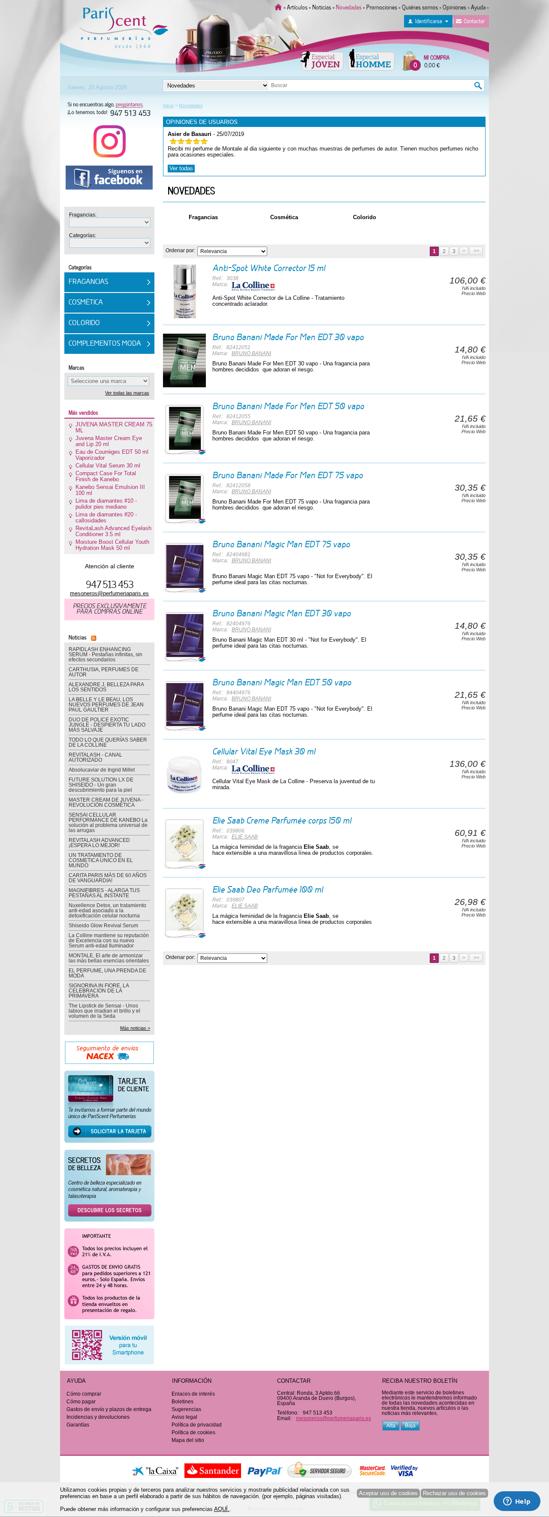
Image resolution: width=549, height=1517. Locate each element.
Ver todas (181, 169)
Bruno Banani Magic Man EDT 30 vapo (281, 614)
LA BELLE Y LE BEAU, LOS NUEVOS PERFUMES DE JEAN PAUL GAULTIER (106, 704)
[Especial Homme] (371, 59)
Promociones (381, 6)
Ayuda (478, 6)
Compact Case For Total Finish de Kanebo (105, 476)
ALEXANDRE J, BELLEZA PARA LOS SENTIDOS (106, 687)
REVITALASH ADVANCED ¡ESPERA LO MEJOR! (99, 843)
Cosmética (284, 217)
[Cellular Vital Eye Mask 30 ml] (184, 775)
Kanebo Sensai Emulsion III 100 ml (110, 490)
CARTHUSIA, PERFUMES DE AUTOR (104, 672)
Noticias (321, 6)
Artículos (297, 6)
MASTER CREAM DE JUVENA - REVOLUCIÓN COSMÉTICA (106, 802)
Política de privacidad (197, 1424)
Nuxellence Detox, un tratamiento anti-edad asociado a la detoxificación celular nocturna (107, 910)
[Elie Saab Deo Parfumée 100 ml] (184, 913)
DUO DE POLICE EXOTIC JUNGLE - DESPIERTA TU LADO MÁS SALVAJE (107, 725)
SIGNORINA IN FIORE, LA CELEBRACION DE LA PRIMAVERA (99, 990)
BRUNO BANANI (251, 353)
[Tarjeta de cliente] (109, 1109)
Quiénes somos (420, 6)
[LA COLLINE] (253, 286)
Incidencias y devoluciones (98, 1417)
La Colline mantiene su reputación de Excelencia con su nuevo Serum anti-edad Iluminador (109, 940)
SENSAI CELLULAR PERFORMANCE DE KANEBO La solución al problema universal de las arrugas (108, 822)
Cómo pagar (81, 1401)
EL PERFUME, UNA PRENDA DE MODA (107, 973)
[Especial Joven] (322, 59)
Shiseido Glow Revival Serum (103, 925)
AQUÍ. (221, 1509)
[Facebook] (109, 180)
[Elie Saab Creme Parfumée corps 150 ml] (184, 844)
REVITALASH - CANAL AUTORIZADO (95, 757)
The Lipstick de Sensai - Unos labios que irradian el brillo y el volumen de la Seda (104, 1011)
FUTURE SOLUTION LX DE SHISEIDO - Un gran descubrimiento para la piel (101, 785)
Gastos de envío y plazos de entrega (108, 1409)
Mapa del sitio (188, 1440)
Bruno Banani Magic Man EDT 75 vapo (281, 545)
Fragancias (203, 217)
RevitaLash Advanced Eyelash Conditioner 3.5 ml (113, 531)
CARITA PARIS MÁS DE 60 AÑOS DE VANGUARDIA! (108, 878)
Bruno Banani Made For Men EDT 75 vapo (287, 476)
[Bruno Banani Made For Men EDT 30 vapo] (184, 360)
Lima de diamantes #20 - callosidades (106, 518)
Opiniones (454, 6)
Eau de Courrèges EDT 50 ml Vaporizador (111, 455)
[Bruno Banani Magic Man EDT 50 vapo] (184, 706)
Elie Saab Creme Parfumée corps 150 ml (281, 821)
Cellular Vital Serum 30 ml (107, 466)
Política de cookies (193, 1432)
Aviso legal (184, 1417)
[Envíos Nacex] (109, 1055)
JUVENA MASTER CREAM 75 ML (113, 428)
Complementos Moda (105, 344)
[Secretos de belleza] (109, 1188)
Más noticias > (135, 1028)
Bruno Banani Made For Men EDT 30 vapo (288, 338)
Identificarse (428, 20)
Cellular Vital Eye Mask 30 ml (263, 752)
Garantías (77, 1424)
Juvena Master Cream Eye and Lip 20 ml (108, 441)
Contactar (474, 20)
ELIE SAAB (245, 837)
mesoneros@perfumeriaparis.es (109, 594)
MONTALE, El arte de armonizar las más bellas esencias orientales (109, 958)
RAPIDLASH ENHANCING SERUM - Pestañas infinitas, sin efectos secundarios (105, 654)
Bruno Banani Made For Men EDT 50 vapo (288, 407)
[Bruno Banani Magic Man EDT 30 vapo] (184, 636)
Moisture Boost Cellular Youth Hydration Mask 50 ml (112, 545)
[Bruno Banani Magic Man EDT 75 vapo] (184, 567)
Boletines (182, 1401)
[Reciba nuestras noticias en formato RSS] (92, 636)
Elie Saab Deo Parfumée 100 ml (267, 890)
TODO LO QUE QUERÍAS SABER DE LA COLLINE (108, 742)
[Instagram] (110, 144)
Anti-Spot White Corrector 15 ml (268, 269)
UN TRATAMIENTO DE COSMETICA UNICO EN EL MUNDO (101, 860)
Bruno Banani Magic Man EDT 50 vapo (281, 683)
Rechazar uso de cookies (454, 1493)
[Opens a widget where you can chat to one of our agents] (516, 1502)
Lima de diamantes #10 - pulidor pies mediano (106, 504)
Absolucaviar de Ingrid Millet (102, 769)
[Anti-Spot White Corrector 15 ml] (184, 291)
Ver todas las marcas (127, 392)
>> (476, 251)
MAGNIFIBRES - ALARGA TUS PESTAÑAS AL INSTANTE (104, 893)
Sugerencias (186, 1409)
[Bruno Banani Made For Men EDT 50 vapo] (184, 429)
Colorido (364, 217)
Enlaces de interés (193, 1393)
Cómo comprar (83, 1393)
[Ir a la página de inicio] (278, 6)
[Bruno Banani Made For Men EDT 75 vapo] (184, 498)
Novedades (191, 190)
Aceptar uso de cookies (388, 1493)
